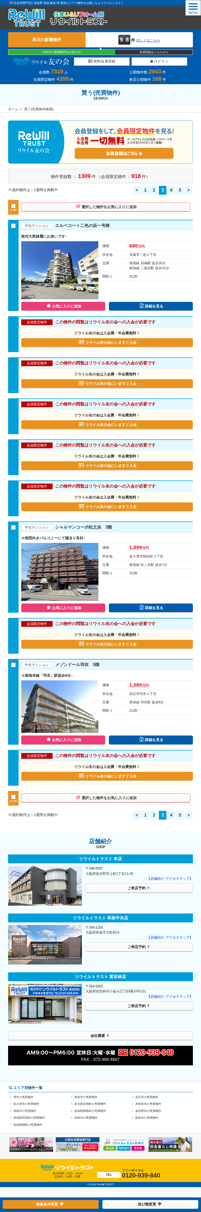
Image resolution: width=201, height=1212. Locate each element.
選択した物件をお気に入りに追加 (109, 207)
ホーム (13, 109)
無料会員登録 (103, 61)
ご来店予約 (136, 888)
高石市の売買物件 (146, 1097)
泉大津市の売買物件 (26, 1103)
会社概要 (98, 1035)
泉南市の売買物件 (85, 1117)
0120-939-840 (133, 1174)
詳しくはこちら (148, 40)
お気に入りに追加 (66, 306)
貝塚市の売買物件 (24, 1110)
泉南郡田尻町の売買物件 (29, 1117)
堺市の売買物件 (23, 1097)
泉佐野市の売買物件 (148, 1110)
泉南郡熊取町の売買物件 (90, 1110)
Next (197, 1145)
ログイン (161, 61)
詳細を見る (154, 306)
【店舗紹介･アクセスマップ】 (170, 879)
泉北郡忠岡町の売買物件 (90, 1103)
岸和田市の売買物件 (148, 1103)
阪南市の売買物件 (146, 1117)
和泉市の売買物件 (85, 1097)
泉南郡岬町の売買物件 (27, 1124)
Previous (4, 1145)
